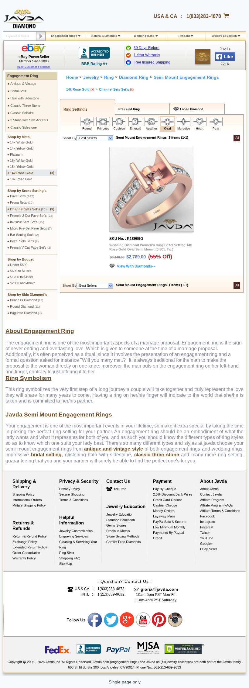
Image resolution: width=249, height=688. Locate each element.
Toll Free (120, 489)
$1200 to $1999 (21, 277)
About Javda (209, 489)
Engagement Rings (64, 35)
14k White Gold (21, 142)
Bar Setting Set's (24, 235)
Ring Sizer (66, 553)
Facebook (207, 516)
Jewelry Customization (76, 531)
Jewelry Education (224, 35)
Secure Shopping (71, 494)
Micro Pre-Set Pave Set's (31, 228)
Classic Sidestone (23, 127)
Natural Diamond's (104, 35)
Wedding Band (144, 35)
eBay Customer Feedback (33, 66)
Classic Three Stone (25, 105)
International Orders (27, 500)
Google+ (206, 543)
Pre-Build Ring (128, 109)
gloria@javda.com (159, 589)
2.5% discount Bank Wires (173, 494)
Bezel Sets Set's (24, 241)
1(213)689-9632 (110, 594)
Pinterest (206, 527)
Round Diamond (25, 306)
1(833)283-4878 (203, 16)
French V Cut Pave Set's (30, 247)
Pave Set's (22, 196)
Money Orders (164, 511)
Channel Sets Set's (32, 209)
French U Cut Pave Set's (31, 215)
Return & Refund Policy (29, 536)
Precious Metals (118, 531)
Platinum (16, 154)
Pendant (184, 35)
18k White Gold (21, 160)
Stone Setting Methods (122, 536)
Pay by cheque (164, 489)
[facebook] (202, 56)
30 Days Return (146, 48)
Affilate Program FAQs (216, 505)
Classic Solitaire (22, 113)
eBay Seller (208, 549)
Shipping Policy (23, 494)
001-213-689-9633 (167, 667)
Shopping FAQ (69, 558)
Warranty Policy (24, 558)
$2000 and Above (23, 283)
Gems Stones (116, 525)
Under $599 (18, 265)
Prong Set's (21, 202)
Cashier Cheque (165, 505)
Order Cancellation (26, 553)
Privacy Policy (69, 489)
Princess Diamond (26, 300)
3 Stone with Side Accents (29, 120)
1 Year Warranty (147, 55)
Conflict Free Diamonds (123, 542)
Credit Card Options (167, 500)
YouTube (206, 538)
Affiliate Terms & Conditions (220, 511)
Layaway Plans (164, 516)
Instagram (207, 522)
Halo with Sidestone (24, 98)
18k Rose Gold (21, 179)
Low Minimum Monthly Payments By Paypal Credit (169, 532)
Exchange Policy (24, 542)
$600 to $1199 (20, 271)
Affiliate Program (212, 500)
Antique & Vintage (23, 83)
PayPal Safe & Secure (169, 522)
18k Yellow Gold (21, 166)
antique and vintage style (113, 448)
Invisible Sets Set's (27, 222)
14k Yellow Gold (21, 148)
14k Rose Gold (32, 173)
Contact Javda (211, 494)
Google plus (127, 619)
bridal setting (46, 454)
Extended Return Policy (29, 547)
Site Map (65, 563)
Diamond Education (120, 520)
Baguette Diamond (26, 313)
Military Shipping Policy (29, 505)
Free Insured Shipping (152, 62)
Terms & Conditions (73, 500)
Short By (70, 138)
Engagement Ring (22, 76)
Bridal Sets (18, 91)
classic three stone (156, 454)
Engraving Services (73, 536)
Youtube (143, 619)
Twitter (205, 532)
